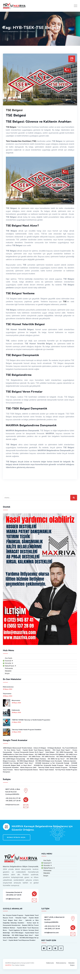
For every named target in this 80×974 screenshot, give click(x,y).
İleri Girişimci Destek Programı (13, 915)
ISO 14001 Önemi (34, 756)
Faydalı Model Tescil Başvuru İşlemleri (36, 750)
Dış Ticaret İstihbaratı (69, 748)
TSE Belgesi (14, 110)
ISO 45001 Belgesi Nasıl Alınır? (22, 935)
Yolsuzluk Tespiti (21, 917)
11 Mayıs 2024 (16, 722)
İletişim (72, 965)
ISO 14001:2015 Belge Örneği (66, 756)
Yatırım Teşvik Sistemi (46, 770)
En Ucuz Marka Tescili (12, 750)
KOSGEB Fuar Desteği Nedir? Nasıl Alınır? (18, 763)
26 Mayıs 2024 (7, 689)
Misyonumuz (16, 700)
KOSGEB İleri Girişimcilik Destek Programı (48, 765)
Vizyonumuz (7, 693)
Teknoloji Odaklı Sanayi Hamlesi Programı (52, 767)
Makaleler (71, 963)
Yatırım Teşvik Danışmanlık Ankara (26, 770)
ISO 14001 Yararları (48, 756)
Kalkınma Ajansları (69, 761)
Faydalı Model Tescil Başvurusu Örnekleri (22, 940)
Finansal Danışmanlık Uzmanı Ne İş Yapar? (29, 752)
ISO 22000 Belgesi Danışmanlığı (14, 759)
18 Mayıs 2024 (7, 696)
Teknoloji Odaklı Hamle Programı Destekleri (26, 729)
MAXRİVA (8, 965)
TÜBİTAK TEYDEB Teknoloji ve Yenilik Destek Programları (31, 720)
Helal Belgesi (50, 752)
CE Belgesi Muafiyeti (54, 748)
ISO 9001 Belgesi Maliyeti (25, 761)
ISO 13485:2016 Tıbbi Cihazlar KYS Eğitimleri (50, 754)
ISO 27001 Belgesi (17, 932)
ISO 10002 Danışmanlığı (64, 752)
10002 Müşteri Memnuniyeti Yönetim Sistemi (17, 748)
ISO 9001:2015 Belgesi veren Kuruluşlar (49, 761)
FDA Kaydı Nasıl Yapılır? (61, 750)
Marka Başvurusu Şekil (28, 767)
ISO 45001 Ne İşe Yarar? (56, 759)
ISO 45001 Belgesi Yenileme (36, 759)
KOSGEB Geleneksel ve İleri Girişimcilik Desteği (52, 763)
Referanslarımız (8, 687)
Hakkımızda (16, 710)
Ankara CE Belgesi (39, 748)
